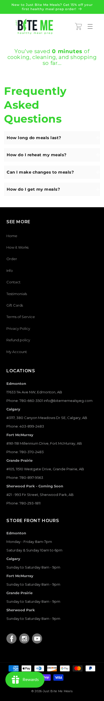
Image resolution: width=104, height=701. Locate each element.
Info (9, 270)
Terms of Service (20, 317)
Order (11, 259)
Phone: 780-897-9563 (24, 477)
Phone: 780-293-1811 (23, 503)
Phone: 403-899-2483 (25, 426)
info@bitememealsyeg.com (68, 400)
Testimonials (16, 294)
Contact (13, 282)
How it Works (17, 247)
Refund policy (18, 340)
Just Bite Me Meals (58, 691)
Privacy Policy (18, 328)
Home (11, 236)
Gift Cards (14, 305)
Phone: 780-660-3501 (24, 400)
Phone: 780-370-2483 (25, 452)
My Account (16, 352)
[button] (78, 26)
